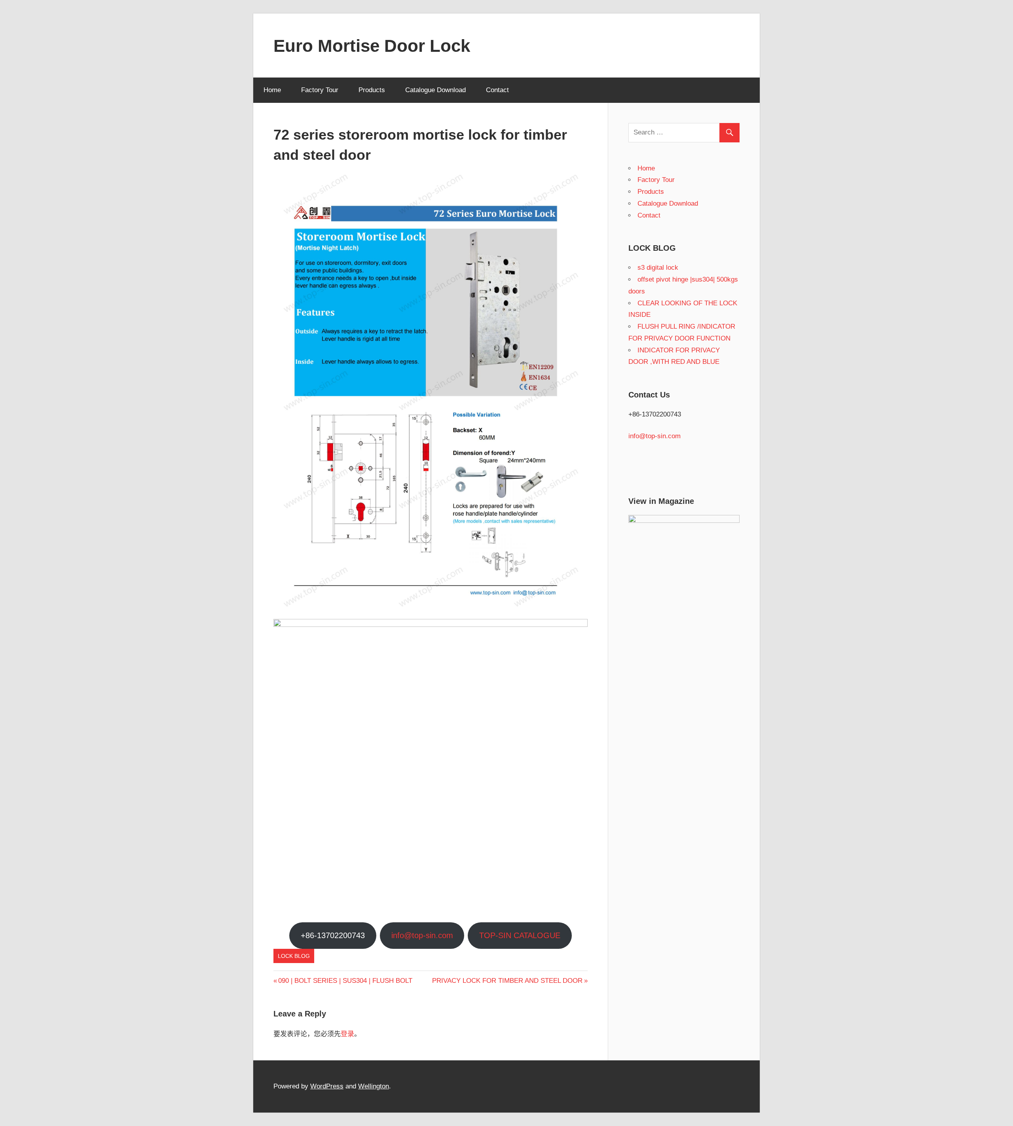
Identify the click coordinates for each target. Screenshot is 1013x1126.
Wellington (373, 1086)
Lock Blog (294, 956)
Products (372, 90)
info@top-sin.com (422, 935)
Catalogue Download (435, 90)
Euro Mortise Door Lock (371, 45)
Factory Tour (319, 90)
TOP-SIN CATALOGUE (519, 935)
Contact (497, 90)
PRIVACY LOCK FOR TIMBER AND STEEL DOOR (507, 980)
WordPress (326, 1086)
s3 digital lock (657, 267)
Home (272, 90)
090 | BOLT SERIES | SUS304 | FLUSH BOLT (345, 980)
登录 (347, 1034)
